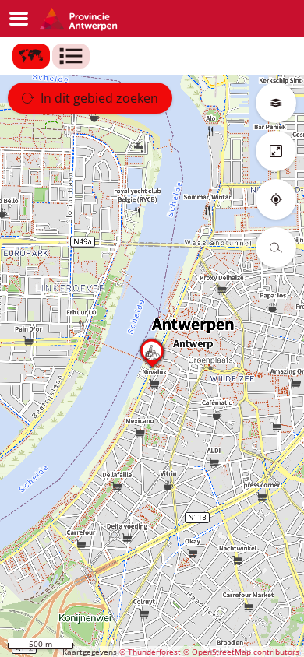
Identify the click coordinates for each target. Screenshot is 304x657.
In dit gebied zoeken (99, 98)
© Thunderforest (150, 651)
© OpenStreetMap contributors (241, 651)
